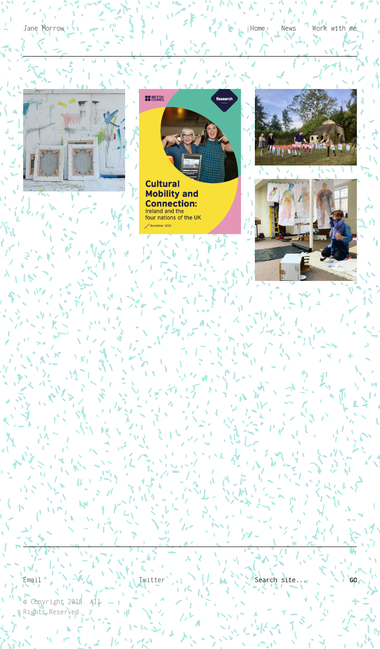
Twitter (152, 580)
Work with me (334, 28)
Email (32, 580)
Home (257, 28)
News (288, 28)
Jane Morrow (43, 28)
